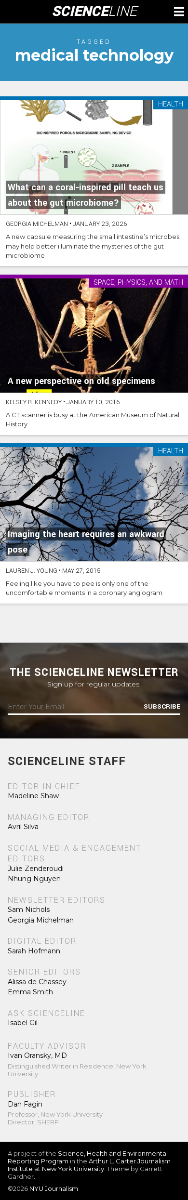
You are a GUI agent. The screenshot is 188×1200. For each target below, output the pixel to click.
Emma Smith (30, 992)
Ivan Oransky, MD (37, 1055)
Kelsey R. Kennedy (34, 402)
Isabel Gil (23, 1022)
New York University (73, 1169)
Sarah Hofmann (34, 951)
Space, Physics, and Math (138, 283)
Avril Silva (23, 826)
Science (94, 11)
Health (170, 104)
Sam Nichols (29, 909)
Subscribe (162, 706)
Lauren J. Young (31, 571)
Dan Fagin (25, 1104)
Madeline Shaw (33, 795)
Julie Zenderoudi (36, 868)
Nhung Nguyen (34, 878)
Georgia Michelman (37, 224)
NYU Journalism (53, 1188)
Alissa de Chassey (37, 981)
